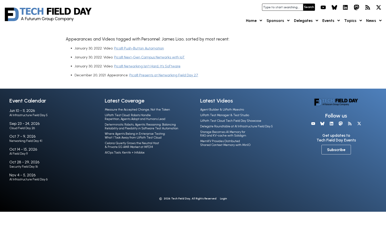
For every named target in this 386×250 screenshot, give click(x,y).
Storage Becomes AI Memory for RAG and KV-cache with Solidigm (223, 134)
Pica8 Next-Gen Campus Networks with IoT (149, 57)
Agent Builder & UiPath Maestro (222, 109)
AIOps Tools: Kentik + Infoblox (125, 152)
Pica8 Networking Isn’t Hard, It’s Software (147, 66)
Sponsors (275, 20)
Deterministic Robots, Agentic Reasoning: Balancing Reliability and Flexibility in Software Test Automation (141, 126)
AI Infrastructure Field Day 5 (28, 115)
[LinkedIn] (345, 7)
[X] (378, 7)
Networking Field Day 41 (25, 141)
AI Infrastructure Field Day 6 (28, 179)
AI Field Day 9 (18, 154)
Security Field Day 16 (23, 167)
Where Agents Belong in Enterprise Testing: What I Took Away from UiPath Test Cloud (135, 135)
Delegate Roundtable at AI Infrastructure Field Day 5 (236, 126)
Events (328, 20)
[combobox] (282, 7)
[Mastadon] (356, 7)
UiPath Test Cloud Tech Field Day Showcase (230, 121)
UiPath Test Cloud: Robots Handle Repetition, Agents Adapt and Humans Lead (135, 117)
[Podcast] (367, 7)
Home (251, 20)
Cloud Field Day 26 (22, 128)
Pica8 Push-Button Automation (139, 48)
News (371, 20)
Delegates (303, 20)
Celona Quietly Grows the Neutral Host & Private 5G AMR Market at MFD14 (132, 145)
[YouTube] (323, 7)
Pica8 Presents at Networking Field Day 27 (163, 75)
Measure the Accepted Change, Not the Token (137, 109)
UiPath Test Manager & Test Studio (224, 115)
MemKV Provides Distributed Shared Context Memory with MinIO (225, 143)
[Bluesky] (334, 7)
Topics (350, 20)
